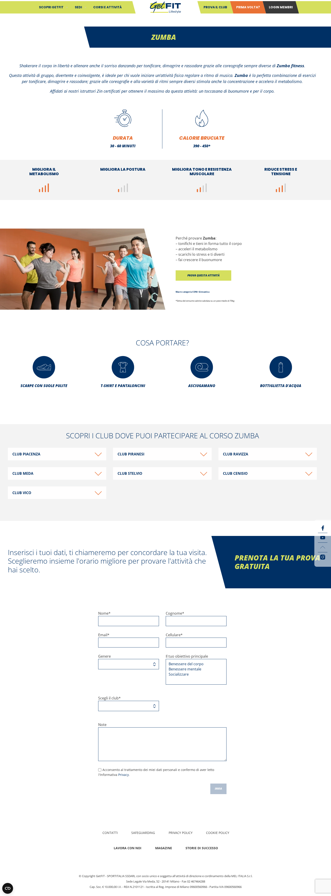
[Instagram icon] (322, 557)
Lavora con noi (127, 848)
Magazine (163, 848)
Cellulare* (174, 634)
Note (102, 724)
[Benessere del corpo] (194, 664)
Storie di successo (202, 848)
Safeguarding (143, 833)
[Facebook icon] (322, 528)
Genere (104, 656)
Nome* (104, 613)
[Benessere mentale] (194, 669)
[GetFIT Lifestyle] (165, 7)
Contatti (110, 833)
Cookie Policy (217, 833)
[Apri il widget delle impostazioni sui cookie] (7, 888)
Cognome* (175, 613)
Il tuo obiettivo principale (187, 656)
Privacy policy (181, 833)
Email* (103, 634)
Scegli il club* (109, 698)
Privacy (123, 775)
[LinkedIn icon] (322, 547)
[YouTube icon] (322, 537)
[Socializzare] (194, 674)
